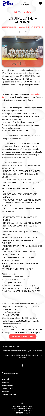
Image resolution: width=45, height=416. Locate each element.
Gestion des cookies (23, 411)
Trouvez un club (7, 388)
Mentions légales (22, 413)
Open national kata (9, 394)
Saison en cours (7, 385)
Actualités (5, 382)
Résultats (5, 391)
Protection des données (22, 409)
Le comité (5, 379)
